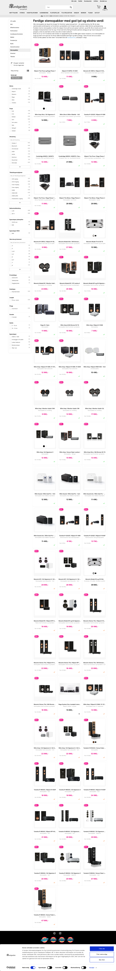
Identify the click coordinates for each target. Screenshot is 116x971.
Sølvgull (14, 128)
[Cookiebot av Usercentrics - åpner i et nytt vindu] (11, 967)
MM (13, 225)
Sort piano (14, 122)
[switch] (49, 967)
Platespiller (54, 12)
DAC (11, 24)
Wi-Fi (13, 213)
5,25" (13, 251)
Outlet (97, 12)
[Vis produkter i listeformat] (27, 70)
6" (12, 257)
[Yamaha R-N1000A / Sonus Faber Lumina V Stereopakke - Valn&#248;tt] (94, 729)
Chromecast (15, 148)
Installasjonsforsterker (16, 34)
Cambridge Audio (16, 88)
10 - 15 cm (14, 328)
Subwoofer (15, 277)
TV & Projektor (66, 12)
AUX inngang (15, 181)
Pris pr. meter (15, 300)
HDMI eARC (15, 195)
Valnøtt (14, 130)
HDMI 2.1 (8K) (15, 336)
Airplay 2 (14, 143)
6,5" (13, 259)
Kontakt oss (103, 1)
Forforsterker (13, 30)
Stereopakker (14, 50)
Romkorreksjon (16, 345)
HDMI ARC (14, 193)
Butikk (80, 1)
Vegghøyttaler (15, 283)
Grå (13, 111)
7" (12, 262)
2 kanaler (14, 317)
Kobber (14, 116)
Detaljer (91, 967)
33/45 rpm (14, 222)
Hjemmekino (44, 12)
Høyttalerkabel (16, 291)
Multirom (14, 157)
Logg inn (105, 9)
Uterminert (15, 308)
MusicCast (14, 160)
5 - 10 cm (14, 325)
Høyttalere (13, 12)
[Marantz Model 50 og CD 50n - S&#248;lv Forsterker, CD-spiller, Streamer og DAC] (94, 560)
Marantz (14, 94)
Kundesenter (88, 1)
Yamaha (14, 102)
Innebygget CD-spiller (17, 339)
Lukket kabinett (16, 342)
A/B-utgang (15, 179)
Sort (13, 119)
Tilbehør (12, 56)
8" (12, 265)
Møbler (12, 37)
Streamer (12, 53)
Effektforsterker (14, 27)
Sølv (13, 125)
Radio (11, 43)
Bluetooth (14, 146)
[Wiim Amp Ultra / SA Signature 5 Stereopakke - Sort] (45, 96)
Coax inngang (15, 184)
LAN (13, 211)
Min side (74, 1)
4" (12, 245)
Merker (83, 12)
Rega (13, 97)
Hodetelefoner (32, 12)
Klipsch (14, 91)
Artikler (96, 1)
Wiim (13, 100)
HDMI (13, 190)
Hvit (13, 114)
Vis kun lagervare (18, 65)
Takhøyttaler (15, 280)
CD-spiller (13, 21)
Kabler (76, 12)
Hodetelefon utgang (17, 198)
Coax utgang (15, 187)
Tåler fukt (14, 348)
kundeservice (71, 37)
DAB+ (13, 151)
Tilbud (90, 12)
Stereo (22, 12)
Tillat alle (102, 948)
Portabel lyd (13, 40)
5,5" (13, 254)
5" (12, 248)
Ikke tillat (102, 960)
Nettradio (14, 162)
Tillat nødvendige (101, 954)
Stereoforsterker (14, 47)
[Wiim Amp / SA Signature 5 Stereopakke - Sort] (45, 433)
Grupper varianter (18, 63)
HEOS (13, 154)
